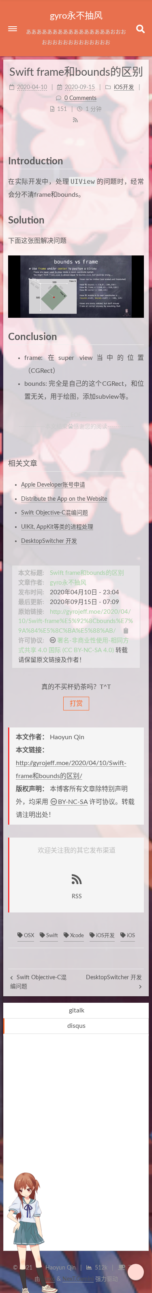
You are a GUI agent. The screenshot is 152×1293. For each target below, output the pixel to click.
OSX (28, 935)
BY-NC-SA (73, 802)
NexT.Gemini (78, 1279)
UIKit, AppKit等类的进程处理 (57, 527)
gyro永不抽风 (68, 583)
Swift (51, 935)
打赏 (76, 703)
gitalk (76, 1010)
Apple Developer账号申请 (53, 485)
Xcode (76, 935)
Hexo (48, 1279)
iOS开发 (105, 935)
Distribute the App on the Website (64, 499)
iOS (130, 935)
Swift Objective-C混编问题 (54, 513)
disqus (76, 1026)
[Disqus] (76, 1145)
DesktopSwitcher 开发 (49, 541)
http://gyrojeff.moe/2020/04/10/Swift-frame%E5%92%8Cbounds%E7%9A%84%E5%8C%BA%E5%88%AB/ (75, 621)
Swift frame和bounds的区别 (87, 573)
